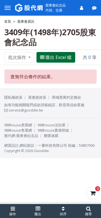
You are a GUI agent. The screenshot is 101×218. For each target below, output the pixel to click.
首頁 (7, 21)
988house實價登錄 (53, 130)
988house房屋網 (18, 124)
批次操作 (17, 57)
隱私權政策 (13, 97)
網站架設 (27, 145)
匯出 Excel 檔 (58, 57)
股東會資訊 (25, 21)
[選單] (7, 7)
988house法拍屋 (51, 124)
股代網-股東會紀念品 (21, 135)
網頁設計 (11, 145)
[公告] (94, 8)
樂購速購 (51, 135)
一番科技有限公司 (52, 145)
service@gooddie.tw (25, 110)
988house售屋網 (18, 130)
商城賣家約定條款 (66, 97)
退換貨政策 (37, 97)
